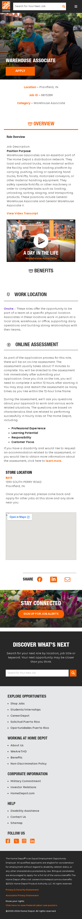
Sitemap (16, 823)
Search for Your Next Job (22, 673)
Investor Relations (23, 787)
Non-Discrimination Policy (28, 763)
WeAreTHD (18, 751)
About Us (16, 745)
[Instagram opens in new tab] (24, 840)
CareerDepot (19, 715)
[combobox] (37, 6)
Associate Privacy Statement (22, 895)
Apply (20, 71)
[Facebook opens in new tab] (39, 579)
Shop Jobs (17, 703)
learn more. (54, 461)
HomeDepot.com (22, 793)
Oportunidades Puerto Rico (29, 728)
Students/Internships (25, 709)
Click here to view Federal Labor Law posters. (32, 905)
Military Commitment (25, 781)
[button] (76, 6)
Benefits (16, 757)
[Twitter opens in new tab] (16, 840)
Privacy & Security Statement (22, 890)
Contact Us (18, 817)
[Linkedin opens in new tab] (53, 579)
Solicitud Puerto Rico (25, 721)
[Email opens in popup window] (67, 580)
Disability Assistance (24, 810)
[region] (41, 198)
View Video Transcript (22, 213)
